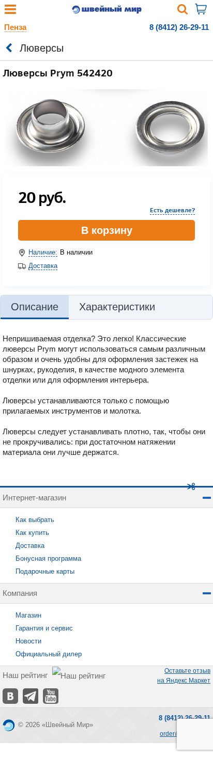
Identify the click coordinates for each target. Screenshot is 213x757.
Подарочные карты (45, 571)
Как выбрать (35, 520)
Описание (34, 306)
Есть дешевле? (172, 210)
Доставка (42, 266)
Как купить (32, 533)
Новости (28, 641)
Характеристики (117, 306)
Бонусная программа (48, 558)
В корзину (106, 230)
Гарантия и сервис (44, 628)
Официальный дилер (49, 654)
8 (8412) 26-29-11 (179, 27)
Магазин (28, 615)
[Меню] (10, 11)
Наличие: (42, 252)
